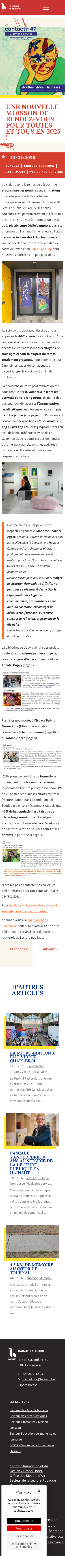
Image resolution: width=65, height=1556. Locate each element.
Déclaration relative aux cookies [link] (24, 1545)
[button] (46, 7)
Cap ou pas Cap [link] (41, 249)
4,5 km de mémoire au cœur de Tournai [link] (31, 1269)
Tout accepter (24, 1521)
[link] (11, 7)
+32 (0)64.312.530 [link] (32, 1374)
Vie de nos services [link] (47, 172)
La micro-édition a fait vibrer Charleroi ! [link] (32, 1057)
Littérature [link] (15, 172)
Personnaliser (24, 1536)
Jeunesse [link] (12, 166)
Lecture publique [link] (39, 166)
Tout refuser (24, 1528)
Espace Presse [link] (27, 1385)
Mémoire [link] (45, 1278)
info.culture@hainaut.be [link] (38, 1379)
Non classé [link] (17, 1184)
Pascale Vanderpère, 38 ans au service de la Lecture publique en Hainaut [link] (31, 1163)
